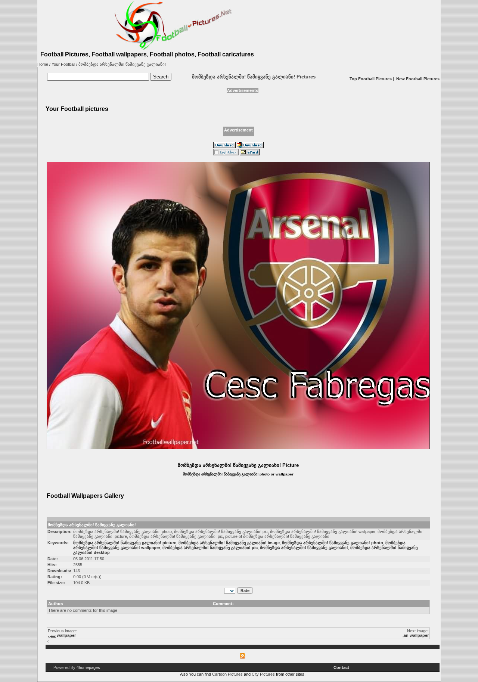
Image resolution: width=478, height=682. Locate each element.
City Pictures (263, 674)
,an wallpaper (416, 635)
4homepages (88, 667)
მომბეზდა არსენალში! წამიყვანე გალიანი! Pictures (254, 77)
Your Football (63, 64)
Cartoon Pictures (227, 674)
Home (42, 64)
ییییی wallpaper (62, 635)
